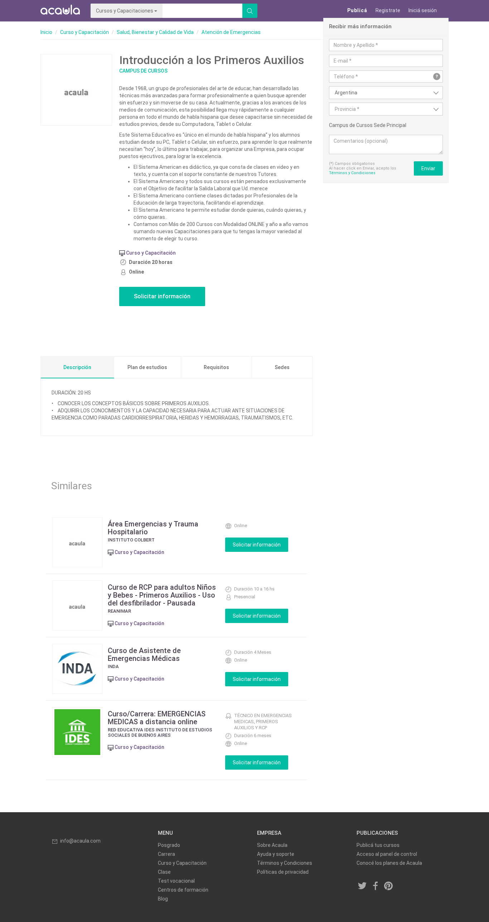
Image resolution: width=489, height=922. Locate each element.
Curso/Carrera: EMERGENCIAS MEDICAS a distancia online (156, 718)
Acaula (60, 10)
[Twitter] (363, 886)
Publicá (357, 10)
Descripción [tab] (77, 367)
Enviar (428, 168)
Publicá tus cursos (378, 845)
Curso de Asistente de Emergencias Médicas (144, 654)
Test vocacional (176, 881)
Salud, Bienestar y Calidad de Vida (155, 32)
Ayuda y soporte (275, 854)
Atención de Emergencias (231, 32)
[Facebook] (375, 886)
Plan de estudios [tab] (147, 367)
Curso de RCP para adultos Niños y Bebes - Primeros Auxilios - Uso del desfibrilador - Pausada (162, 595)
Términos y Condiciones (352, 173)
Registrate (388, 10)
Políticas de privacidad (283, 872)
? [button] (437, 76)
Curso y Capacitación (84, 32)
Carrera (166, 854)
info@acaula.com (80, 841)
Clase (164, 872)
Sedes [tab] (282, 367)
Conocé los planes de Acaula (389, 863)
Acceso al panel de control (387, 854)
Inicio (46, 32)
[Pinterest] (389, 886)
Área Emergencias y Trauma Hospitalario (153, 528)
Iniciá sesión (422, 10)
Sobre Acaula (272, 845)
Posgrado (169, 845)
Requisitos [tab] (216, 367)
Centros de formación (183, 890)
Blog (163, 899)
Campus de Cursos (143, 71)
